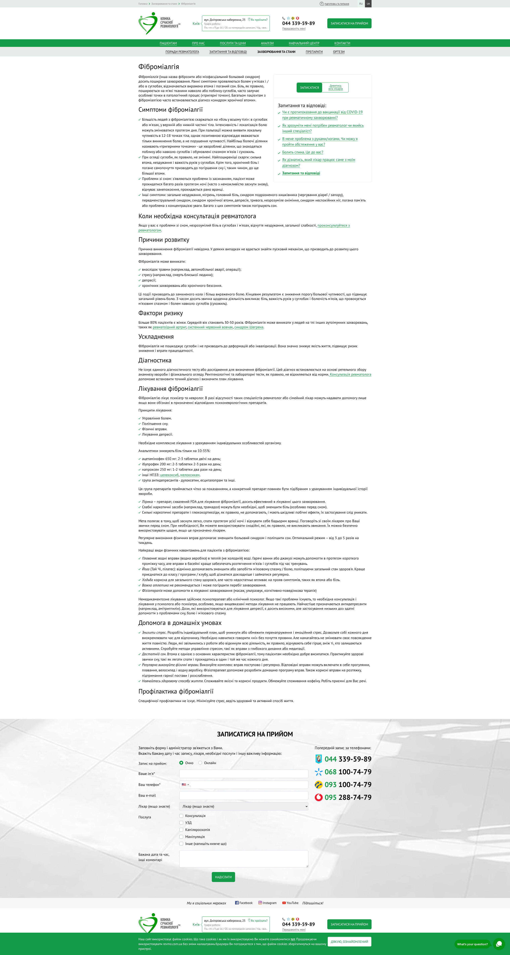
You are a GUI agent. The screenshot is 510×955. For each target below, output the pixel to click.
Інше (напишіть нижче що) (206, 843)
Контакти (342, 43)
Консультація (195, 815)
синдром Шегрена (248, 327)
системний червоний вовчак (210, 327)
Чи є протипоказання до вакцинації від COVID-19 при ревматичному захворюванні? (322, 115)
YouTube (292, 903)
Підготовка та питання (337, 4)
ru (361, 3)
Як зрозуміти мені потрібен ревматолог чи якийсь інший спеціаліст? (323, 128)
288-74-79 (348, 797)
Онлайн (210, 763)
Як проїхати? (259, 20)
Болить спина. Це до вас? (302, 152)
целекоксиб (169, 475)
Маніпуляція (195, 836)
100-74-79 (348, 771)
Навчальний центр (304, 43)
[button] (185, 785)
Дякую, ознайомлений (349, 942)
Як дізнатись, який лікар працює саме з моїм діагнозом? (318, 162)
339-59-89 (298, 23)
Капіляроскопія (197, 829)
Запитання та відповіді (301, 173)
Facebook (246, 903)
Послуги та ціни (233, 43)
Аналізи (267, 43)
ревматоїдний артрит (169, 327)
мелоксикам (190, 475)
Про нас (198, 43)
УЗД (188, 822)
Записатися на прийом (349, 23)
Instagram (270, 903)
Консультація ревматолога (350, 374)
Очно (189, 763)
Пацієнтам (168, 43)
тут (293, 939)
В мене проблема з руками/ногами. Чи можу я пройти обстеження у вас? (320, 141)
